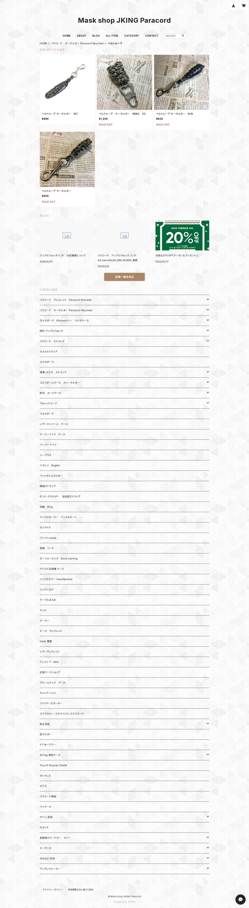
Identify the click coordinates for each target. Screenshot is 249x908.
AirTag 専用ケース (50, 755)
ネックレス (45, 775)
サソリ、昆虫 (46, 817)
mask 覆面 (46, 641)
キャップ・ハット (48, 692)
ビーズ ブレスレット (51, 630)
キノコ (43, 610)
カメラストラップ (48, 351)
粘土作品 (45, 724)
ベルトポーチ (47, 413)
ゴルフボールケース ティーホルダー (60, 382)
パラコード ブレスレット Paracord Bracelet (66, 299)
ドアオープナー (48, 744)
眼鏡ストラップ (48, 486)
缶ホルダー (46, 734)
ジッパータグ (47, 589)
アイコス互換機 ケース (52, 568)
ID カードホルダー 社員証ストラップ (60, 496)
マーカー (44, 620)
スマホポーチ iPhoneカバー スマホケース (64, 320)
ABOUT (81, 35)
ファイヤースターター (51, 703)
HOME (67, 35)
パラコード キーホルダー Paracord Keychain (77, 43)
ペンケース (45, 806)
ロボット (44, 827)
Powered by (121, 902)
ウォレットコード (48, 403)
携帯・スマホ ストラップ (53, 372)
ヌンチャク (45, 527)
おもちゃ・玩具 (47, 858)
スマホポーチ (47, 361)
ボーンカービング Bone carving (59, 558)
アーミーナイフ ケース (52, 434)
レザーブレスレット (49, 651)
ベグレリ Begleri (50, 465)
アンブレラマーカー (50, 868)
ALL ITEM (112, 35)
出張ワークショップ (50, 672)
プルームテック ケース (52, 682)
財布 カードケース (50, 393)
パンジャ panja (48, 537)
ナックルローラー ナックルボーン (58, 517)
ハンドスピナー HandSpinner (56, 579)
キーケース (46, 848)
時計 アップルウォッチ (51, 330)
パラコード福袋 (48, 796)
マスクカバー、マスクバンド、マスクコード (62, 713)
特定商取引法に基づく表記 (80, 889)
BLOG (96, 35)
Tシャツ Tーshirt (49, 661)
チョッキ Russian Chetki (53, 765)
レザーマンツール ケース (54, 424)
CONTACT (152, 35)
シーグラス (45, 455)
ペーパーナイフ (48, 444)
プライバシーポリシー (53, 889)
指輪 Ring (46, 506)
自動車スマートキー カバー (55, 837)
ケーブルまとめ (48, 599)
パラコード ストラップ (52, 341)
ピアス (43, 786)
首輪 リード (47, 548)
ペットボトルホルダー (51, 475)
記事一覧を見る (124, 277)
